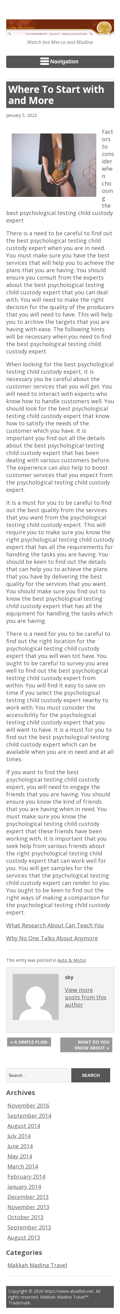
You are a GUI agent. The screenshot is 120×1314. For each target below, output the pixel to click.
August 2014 (23, 1125)
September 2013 (29, 1227)
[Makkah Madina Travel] (60, 31)
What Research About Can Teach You (55, 925)
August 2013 (23, 1237)
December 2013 (28, 1197)
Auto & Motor (72, 960)
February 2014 (26, 1176)
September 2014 (29, 1115)
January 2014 (24, 1186)
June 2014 (20, 1146)
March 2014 (22, 1166)
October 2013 (25, 1217)
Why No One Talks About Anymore (52, 938)
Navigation (64, 61)
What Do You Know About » (92, 1045)
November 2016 (28, 1105)
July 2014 (18, 1136)
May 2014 (19, 1156)
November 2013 (28, 1207)
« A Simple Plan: (29, 1042)
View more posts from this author (85, 997)
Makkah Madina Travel (37, 1265)
